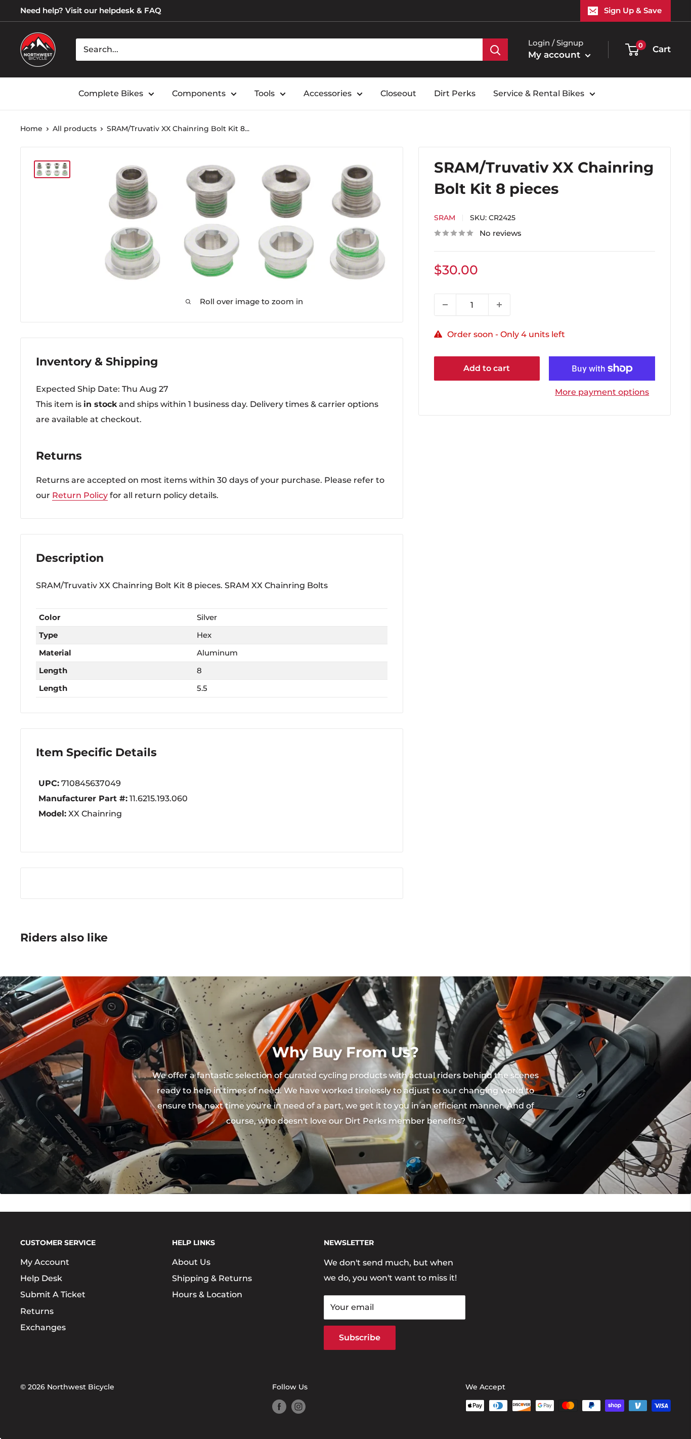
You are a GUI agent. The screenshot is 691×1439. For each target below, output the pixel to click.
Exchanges (43, 1327)
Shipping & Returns (212, 1278)
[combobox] (279, 49)
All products (75, 128)
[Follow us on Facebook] (279, 1407)
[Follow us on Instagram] (298, 1407)
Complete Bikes (110, 93)
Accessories (328, 93)
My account (555, 55)
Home (31, 128)
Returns (37, 1311)
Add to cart (486, 368)
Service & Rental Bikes (538, 93)
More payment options (602, 392)
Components (199, 93)
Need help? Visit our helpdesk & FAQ (90, 10)
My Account (44, 1262)
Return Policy (80, 495)
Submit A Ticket (52, 1294)
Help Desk (41, 1278)
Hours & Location (207, 1294)
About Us (191, 1262)
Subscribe (359, 1337)
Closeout (398, 93)
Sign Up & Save (633, 10)
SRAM (444, 217)
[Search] (495, 49)
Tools (264, 93)
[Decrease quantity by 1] (445, 304)
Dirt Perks (455, 93)
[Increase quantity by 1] (499, 304)
